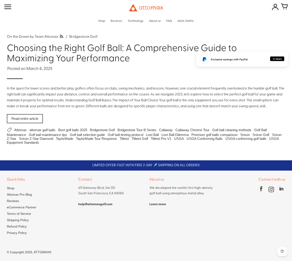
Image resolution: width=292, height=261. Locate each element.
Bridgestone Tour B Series (136, 130)
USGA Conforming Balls (205, 139)
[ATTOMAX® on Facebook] (261, 190)
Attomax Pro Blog (19, 194)
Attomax (20, 130)
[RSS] (61, 37)
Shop (10, 188)
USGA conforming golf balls (245, 139)
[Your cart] (284, 6)
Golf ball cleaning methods (231, 130)
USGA (179, 139)
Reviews (13, 201)
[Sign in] (275, 6)
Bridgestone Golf (102, 130)
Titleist (124, 139)
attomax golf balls (42, 130)
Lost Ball (152, 135)
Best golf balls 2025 (72, 130)
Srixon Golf (261, 135)
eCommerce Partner (21, 207)
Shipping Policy (18, 220)
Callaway (166, 130)
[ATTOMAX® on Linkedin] (281, 190)
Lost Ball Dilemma (175, 135)
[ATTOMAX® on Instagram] (271, 190)
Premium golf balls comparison (214, 135)
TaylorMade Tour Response (96, 139)
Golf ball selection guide (87, 135)
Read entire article (24, 118)
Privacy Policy (17, 233)
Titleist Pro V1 (161, 139)
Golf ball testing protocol (125, 135)
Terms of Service (19, 213)
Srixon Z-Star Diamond (36, 139)
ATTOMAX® (42, 252)
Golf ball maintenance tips (48, 135)
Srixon (245, 135)
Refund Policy (17, 226)
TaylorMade (64, 139)
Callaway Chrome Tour (192, 130)
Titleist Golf (140, 139)
